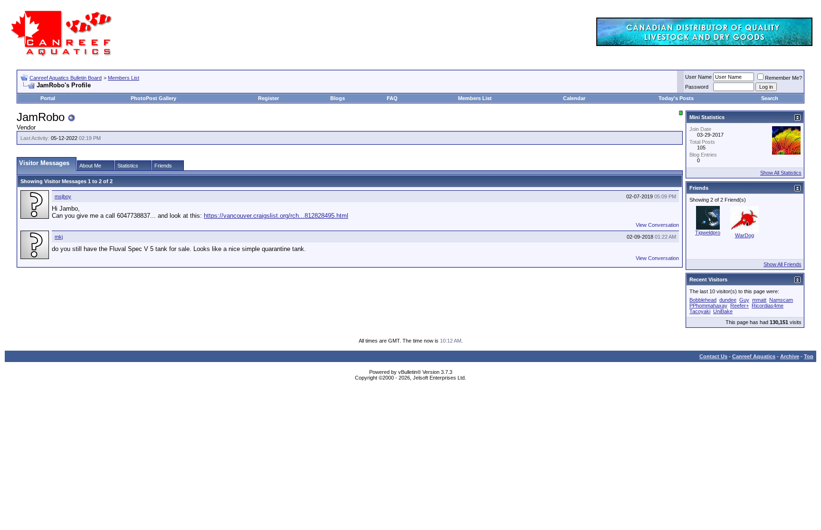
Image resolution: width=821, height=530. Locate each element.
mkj (59, 237)
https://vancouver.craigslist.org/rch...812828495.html (276, 215)
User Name (698, 77)
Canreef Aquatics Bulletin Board (65, 78)
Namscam (781, 300)
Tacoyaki (699, 311)
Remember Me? (783, 78)
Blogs (337, 98)
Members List (123, 78)
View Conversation (657, 225)
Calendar (574, 98)
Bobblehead (702, 300)
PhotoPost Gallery (153, 98)
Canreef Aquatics (753, 356)
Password (696, 87)
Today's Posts (676, 98)
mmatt (759, 300)
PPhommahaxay (708, 305)
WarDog (744, 235)
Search (769, 98)
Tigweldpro (707, 232)
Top (808, 356)
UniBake (723, 311)
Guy (744, 300)
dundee (727, 300)
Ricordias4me (767, 305)
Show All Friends (783, 264)
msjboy (63, 196)
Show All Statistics (781, 173)
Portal (47, 98)
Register (268, 98)
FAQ (392, 98)
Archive (789, 356)
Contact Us (713, 356)
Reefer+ (739, 305)
